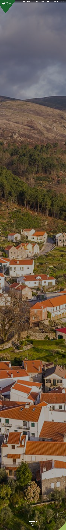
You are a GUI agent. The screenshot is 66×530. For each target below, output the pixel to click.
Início (24, 1)
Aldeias (28, 1)
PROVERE (48, 1)
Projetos (54, 1)
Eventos (37, 1)
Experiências (43, 1)
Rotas (33, 1)
